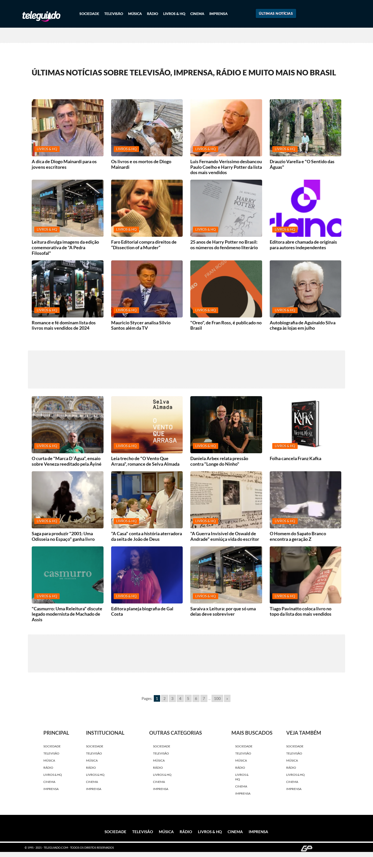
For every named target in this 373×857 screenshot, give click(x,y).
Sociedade (89, 13)
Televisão (113, 13)
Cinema (197, 13)
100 (217, 698)
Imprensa (218, 13)
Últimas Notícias (276, 13)
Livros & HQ (174, 13)
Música (135, 13)
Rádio (152, 13)
